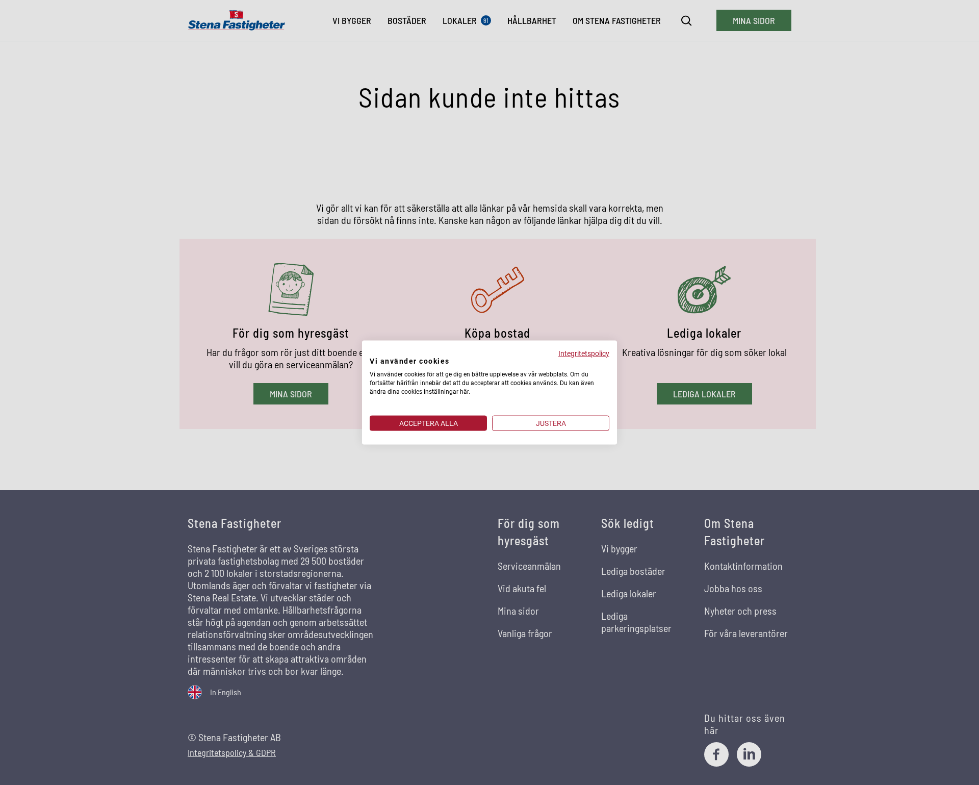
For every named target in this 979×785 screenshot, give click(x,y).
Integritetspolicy (583, 353)
